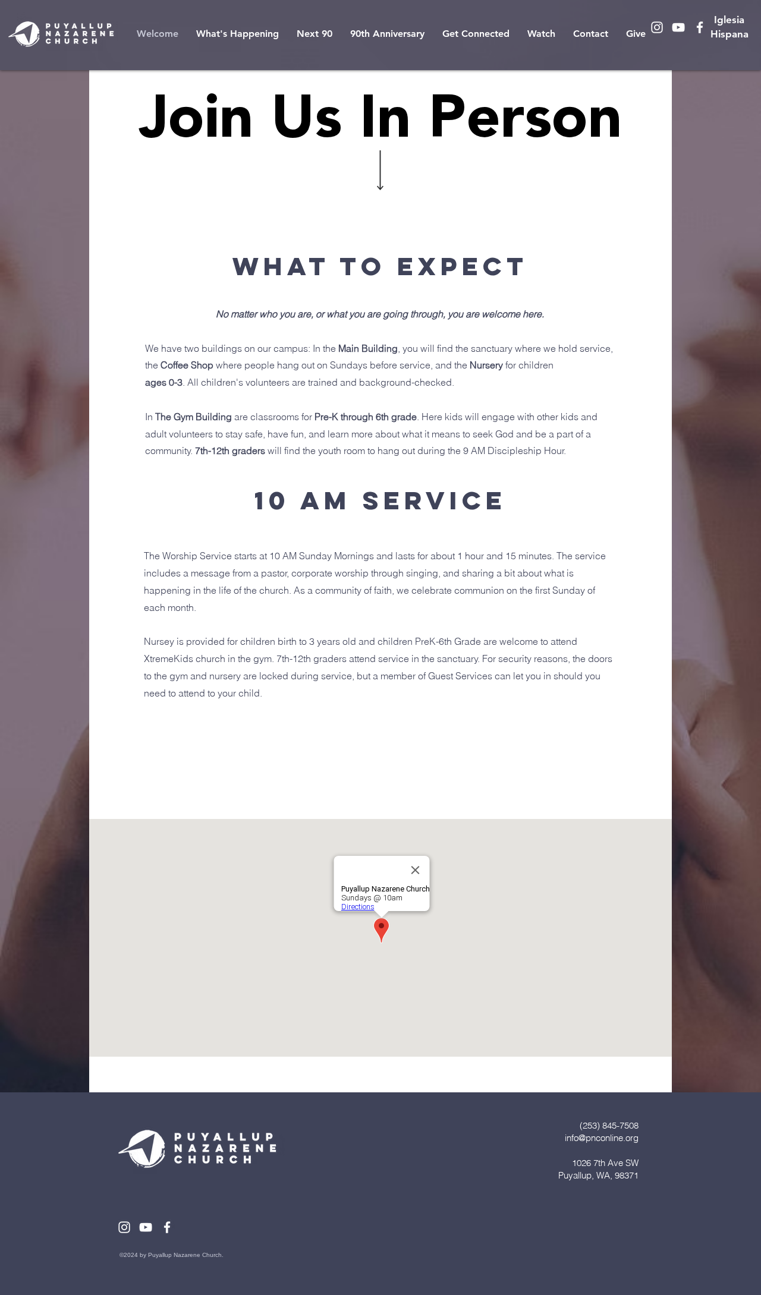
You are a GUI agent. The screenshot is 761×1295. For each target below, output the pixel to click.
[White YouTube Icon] (678, 27)
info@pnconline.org (602, 1137)
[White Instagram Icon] (657, 27)
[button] (237, 34)
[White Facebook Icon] (699, 27)
